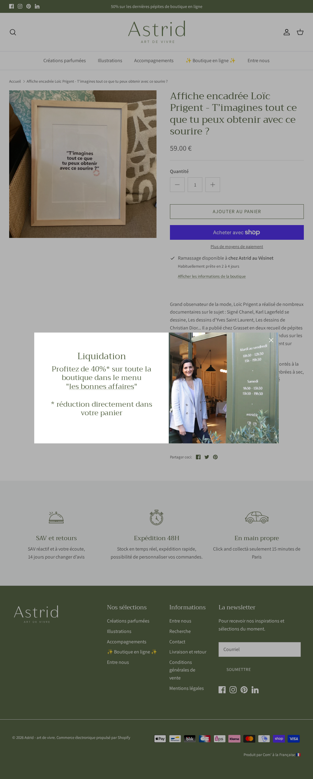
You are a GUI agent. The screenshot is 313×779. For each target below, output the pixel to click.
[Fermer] (271, 340)
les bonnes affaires (101, 386)
